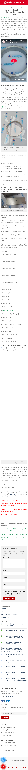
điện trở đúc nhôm (6, 107)
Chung (2, 611)
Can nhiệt (3, 608)
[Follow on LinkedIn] (9, 701)
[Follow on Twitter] (7, 701)
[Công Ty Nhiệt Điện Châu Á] (14, 2)
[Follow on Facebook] (2, 701)
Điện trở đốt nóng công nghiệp (14, 7)
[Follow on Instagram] (4, 701)
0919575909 (9, 697)
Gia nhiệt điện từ (5, 617)
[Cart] (26, 2)
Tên (4, 570)
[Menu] (2, 2)
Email (5, 577)
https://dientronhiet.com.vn (8, 520)
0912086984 (11, 695)
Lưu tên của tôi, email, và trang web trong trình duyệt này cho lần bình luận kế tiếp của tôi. (14, 594)
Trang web (6, 584)
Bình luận (6, 557)
